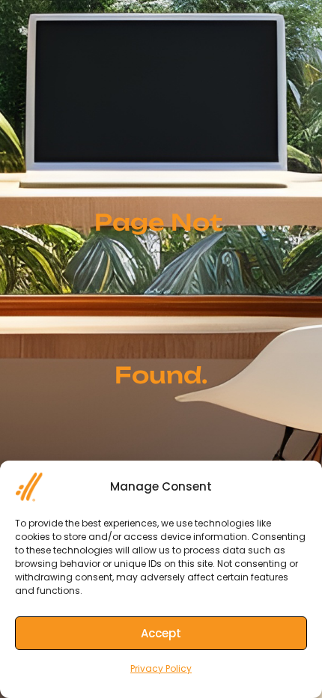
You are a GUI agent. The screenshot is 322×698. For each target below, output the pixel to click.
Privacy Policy (161, 668)
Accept (161, 633)
